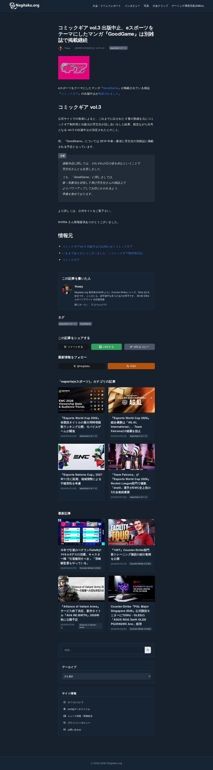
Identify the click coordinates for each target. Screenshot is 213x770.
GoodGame (110, 88)
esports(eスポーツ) (118, 48)
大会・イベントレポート (107, 5)
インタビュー (132, 5)
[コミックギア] (106, 67)
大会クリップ (160, 5)
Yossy (79, 286)
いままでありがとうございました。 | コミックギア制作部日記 (102, 253)
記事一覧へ (83, 304)
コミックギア (69, 93)
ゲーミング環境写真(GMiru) (188, 5)
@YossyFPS (100, 304)
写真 (146, 5)
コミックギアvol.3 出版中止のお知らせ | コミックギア (97, 246)
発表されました (109, 93)
